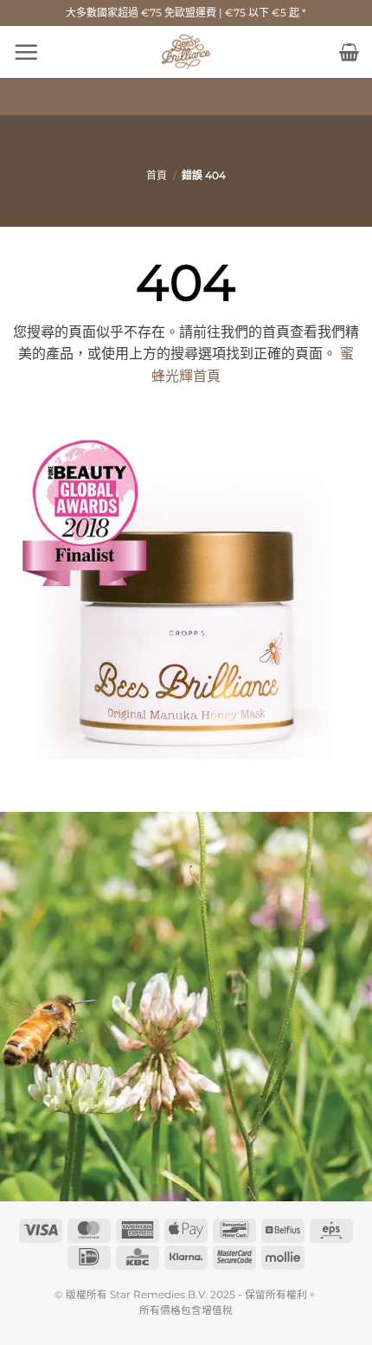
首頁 (156, 175)
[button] (26, 52)
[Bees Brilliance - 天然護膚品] (186, 52)
